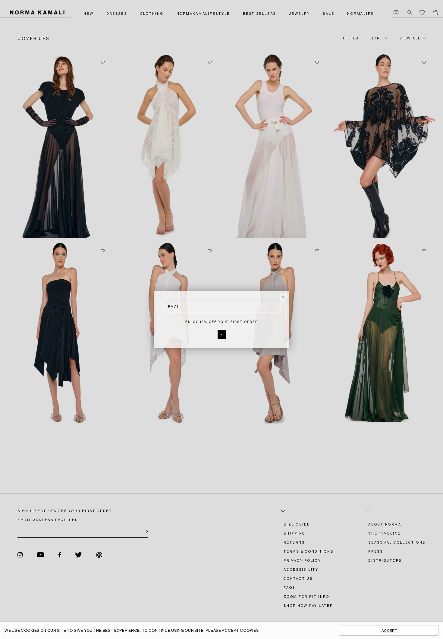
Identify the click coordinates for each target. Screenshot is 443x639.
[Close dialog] (283, 297)
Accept (389, 630)
